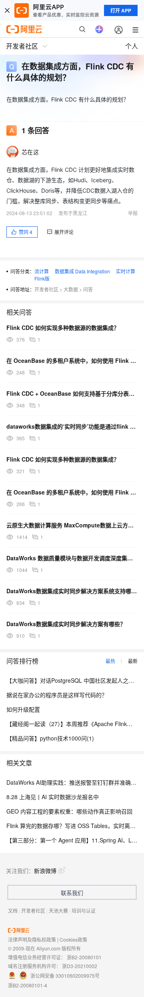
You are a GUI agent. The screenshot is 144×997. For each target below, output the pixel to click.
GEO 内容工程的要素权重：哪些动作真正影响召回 (69, 811)
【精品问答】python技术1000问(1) (50, 738)
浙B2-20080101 (84, 957)
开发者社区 (46, 289)
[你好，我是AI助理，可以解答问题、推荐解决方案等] (99, 29)
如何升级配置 (23, 709)
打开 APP (120, 10)
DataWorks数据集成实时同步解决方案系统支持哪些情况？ (72, 591)
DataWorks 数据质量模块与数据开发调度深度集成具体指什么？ (72, 558)
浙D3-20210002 (79, 965)
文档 (13, 910)
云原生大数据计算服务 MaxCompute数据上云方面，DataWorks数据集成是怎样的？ (72, 525)
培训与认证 (84, 910)
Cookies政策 (73, 939)
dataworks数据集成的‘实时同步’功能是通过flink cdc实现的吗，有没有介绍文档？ (72, 426)
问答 (88, 289)
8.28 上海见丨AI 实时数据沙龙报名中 (52, 797)
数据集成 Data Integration (82, 271)
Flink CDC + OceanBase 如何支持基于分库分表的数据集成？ (72, 393)
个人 (131, 46)
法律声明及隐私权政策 (32, 939)
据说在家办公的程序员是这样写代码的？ (56, 695)
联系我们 (72, 893)
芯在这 (30, 152)
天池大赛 (58, 910)
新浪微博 (45, 871)
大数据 (71, 289)
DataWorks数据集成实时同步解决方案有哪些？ (66, 624)
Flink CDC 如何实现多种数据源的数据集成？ (62, 328)
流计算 (41, 271)
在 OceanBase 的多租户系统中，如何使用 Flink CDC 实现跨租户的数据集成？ (72, 360)
